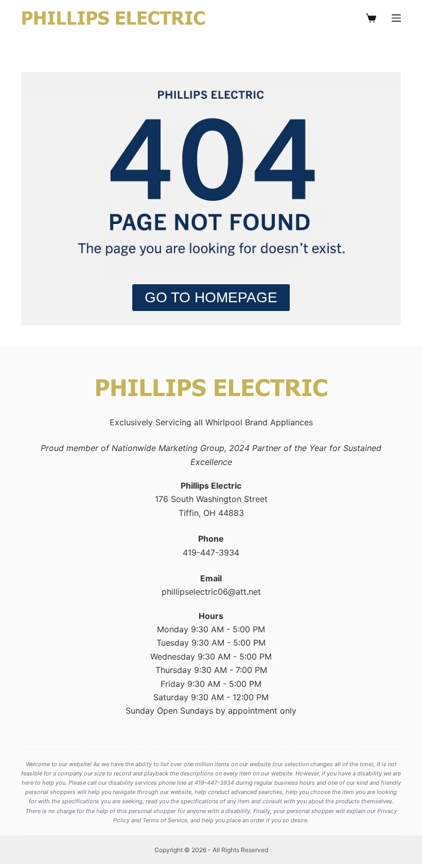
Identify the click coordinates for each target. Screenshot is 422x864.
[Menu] (396, 18)
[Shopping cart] (371, 18)
